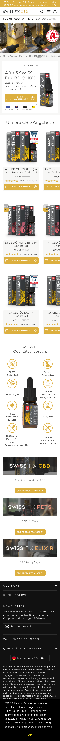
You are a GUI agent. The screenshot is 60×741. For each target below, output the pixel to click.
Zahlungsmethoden (21, 639)
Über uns (11, 585)
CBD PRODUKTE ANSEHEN (30, 491)
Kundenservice (17, 595)
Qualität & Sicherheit (23, 648)
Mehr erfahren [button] (43, 727)
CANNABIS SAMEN (46, 18)
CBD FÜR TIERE (23, 18)
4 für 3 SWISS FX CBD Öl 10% (20, 75)
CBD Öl (7, 18)
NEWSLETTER (14, 606)
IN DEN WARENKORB (21, 98)
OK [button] (30, 735)
